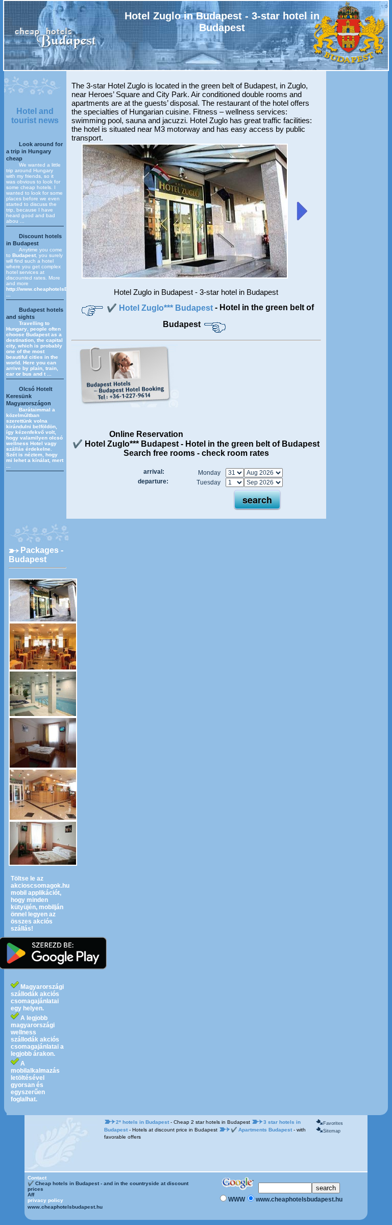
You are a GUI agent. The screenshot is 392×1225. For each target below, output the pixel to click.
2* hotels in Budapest (143, 1122)
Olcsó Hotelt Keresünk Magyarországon (29, 396)
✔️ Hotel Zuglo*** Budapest (161, 308)
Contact (37, 1178)
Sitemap (331, 1131)
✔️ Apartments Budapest (262, 1129)
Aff (31, 1194)
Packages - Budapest (36, 555)
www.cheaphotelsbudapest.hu (65, 1207)
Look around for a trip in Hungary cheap (34, 151)
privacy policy (45, 1200)
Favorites (333, 1123)
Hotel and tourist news (35, 116)
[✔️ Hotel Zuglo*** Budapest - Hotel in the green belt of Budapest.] (185, 276)
